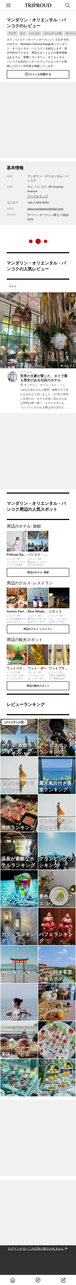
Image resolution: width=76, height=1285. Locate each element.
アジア (12, 33)
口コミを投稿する (40, 74)
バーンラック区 (53, 33)
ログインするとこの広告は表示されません (36, 1248)
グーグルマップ (37, 196)
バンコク (35, 33)
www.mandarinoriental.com (45, 208)
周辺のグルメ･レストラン (38, 629)
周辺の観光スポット (38, 685)
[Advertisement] (38, 120)
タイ (22, 33)
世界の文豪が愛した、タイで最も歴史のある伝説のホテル (44, 380)
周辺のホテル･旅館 (38, 572)
